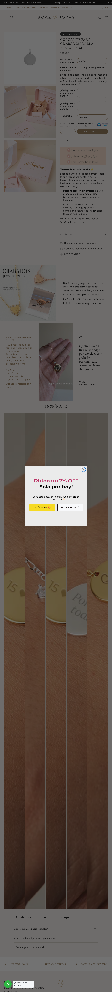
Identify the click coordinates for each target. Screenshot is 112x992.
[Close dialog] (83, 469)
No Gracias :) (70, 507)
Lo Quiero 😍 (42, 507)
